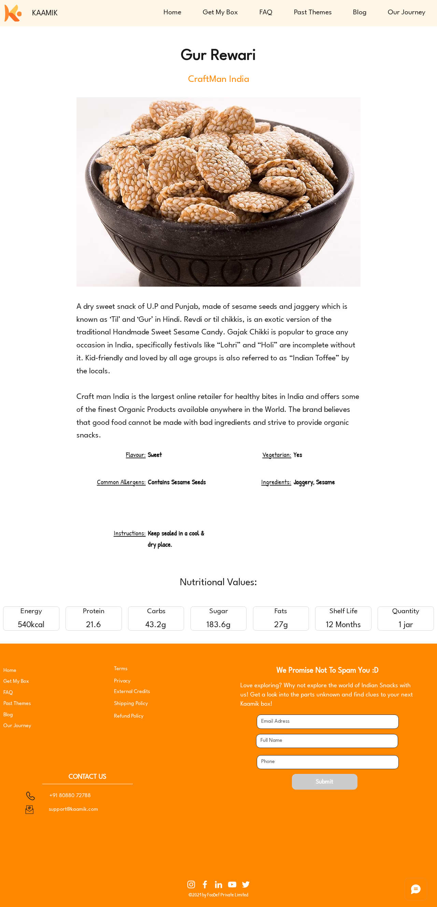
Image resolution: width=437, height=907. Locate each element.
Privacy (123, 681)
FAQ (8, 692)
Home (9, 670)
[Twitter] (246, 884)
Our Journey (17, 726)
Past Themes (17, 703)
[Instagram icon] (191, 884)
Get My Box (16, 681)
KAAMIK (45, 13)
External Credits (132, 691)
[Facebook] (205, 884)
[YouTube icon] (232, 884)
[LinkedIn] (218, 884)
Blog (8, 715)
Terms (120, 669)
